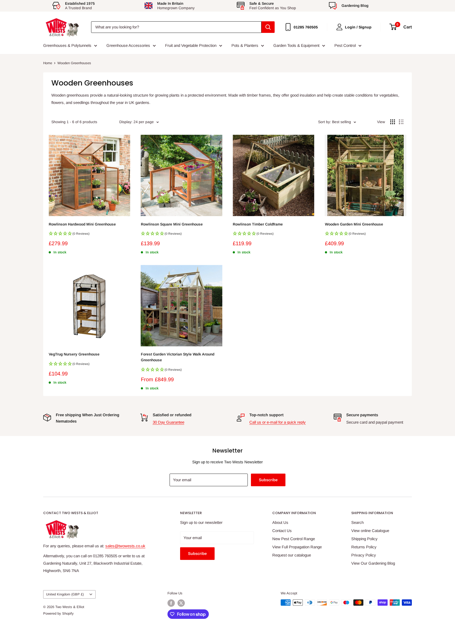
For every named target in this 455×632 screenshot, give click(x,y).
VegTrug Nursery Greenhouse (74, 354)
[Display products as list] (401, 121)
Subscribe (268, 480)
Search (357, 522)
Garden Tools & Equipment (296, 45)
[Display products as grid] (392, 121)
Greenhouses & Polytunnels (67, 45)
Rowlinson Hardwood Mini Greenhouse (82, 224)
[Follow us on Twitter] (181, 603)
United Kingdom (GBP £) (65, 594)
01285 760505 (306, 27)
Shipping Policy (364, 538)
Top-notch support (266, 415)
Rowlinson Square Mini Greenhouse (172, 224)
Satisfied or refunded (172, 415)
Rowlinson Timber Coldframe (258, 224)
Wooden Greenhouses (74, 63)
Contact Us (282, 530)
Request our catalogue (291, 555)
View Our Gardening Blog (373, 563)
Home (47, 63)
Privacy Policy (363, 555)
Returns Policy (364, 547)
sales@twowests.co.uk (125, 546)
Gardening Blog (355, 5)
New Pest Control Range (293, 538)
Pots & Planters (244, 45)
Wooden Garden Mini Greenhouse (354, 224)
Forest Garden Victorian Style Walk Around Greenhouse (177, 357)
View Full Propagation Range (297, 547)
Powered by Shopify (58, 613)
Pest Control (345, 45)
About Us (280, 522)
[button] (89, 235)
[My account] (339, 27)
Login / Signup (358, 27)
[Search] (268, 27)
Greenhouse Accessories (128, 45)
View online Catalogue (370, 530)
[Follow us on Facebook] (171, 603)
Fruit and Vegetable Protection (190, 45)
